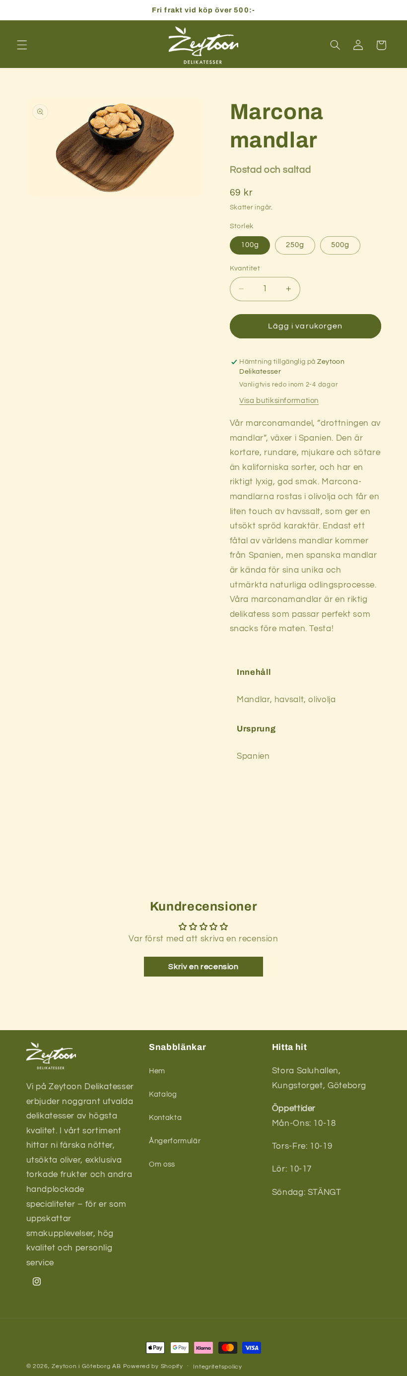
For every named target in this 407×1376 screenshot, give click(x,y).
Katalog (163, 1094)
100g (250, 245)
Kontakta (165, 1117)
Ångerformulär (175, 1141)
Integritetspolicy (217, 1367)
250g (295, 245)
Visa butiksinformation (279, 400)
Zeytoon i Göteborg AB (86, 1366)
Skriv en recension (203, 967)
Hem (157, 1071)
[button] (21, 45)
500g (340, 245)
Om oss (162, 1164)
